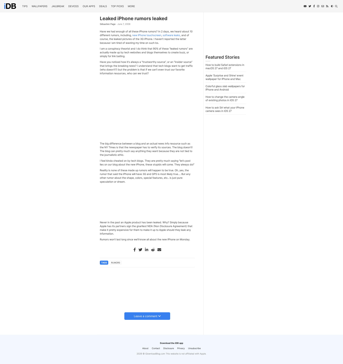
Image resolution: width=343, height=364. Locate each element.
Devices (73, 6)
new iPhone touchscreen (146, 35)
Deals (103, 6)
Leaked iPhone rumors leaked (133, 18)
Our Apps (89, 6)
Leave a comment (145, 316)
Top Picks (117, 6)
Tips (25, 6)
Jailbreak (57, 6)
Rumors (115, 262)
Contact (156, 348)
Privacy (181, 348)
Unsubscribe (194, 348)
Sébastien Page (108, 24)
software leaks (171, 35)
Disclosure (168, 348)
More (131, 6)
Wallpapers (39, 6)
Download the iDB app (171, 343)
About (145, 348)
